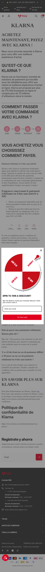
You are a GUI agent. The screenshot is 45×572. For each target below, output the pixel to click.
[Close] (41, 250)
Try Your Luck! (22, 317)
